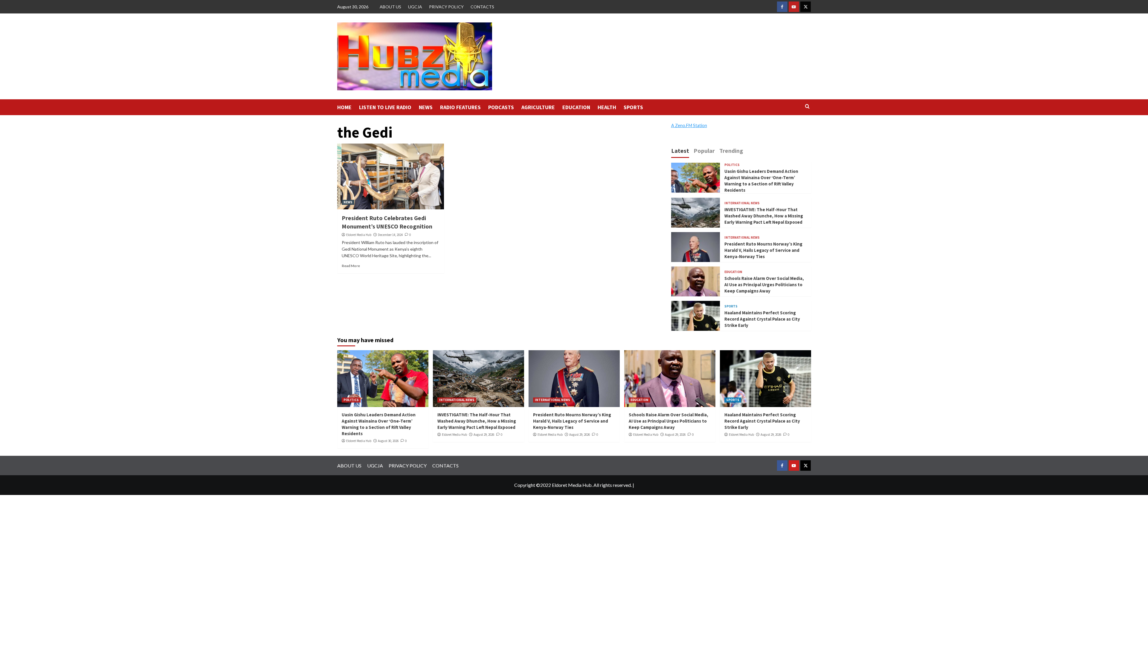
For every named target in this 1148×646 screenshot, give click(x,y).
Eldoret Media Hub (358, 235)
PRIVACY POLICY (446, 6)
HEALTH (607, 107)
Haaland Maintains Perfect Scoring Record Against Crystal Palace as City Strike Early (762, 319)
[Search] (807, 106)
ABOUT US (390, 6)
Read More (351, 265)
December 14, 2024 (390, 235)
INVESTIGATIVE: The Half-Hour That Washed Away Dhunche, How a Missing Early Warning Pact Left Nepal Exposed (763, 216)
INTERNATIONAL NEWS (742, 203)
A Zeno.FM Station (689, 125)
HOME (344, 107)
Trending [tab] (731, 150)
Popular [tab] (704, 150)
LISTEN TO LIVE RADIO (385, 107)
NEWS (426, 107)
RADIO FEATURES (460, 107)
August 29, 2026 (484, 434)
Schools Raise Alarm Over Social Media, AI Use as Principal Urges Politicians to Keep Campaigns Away (764, 284)
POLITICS (732, 165)
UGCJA (415, 6)
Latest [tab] (680, 150)
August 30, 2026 (388, 441)
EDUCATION (576, 107)
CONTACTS (482, 6)
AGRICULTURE (538, 107)
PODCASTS (501, 107)
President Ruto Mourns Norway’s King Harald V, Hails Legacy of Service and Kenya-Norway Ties (763, 250)
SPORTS (633, 107)
